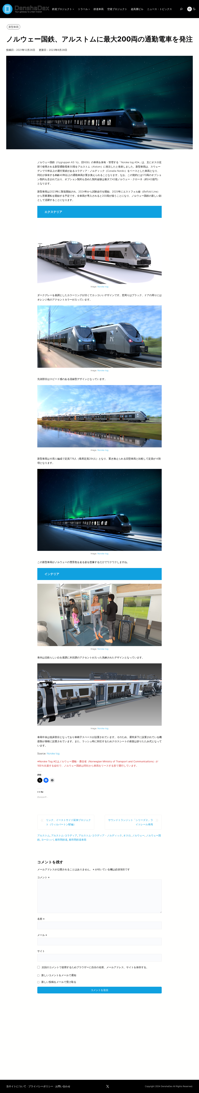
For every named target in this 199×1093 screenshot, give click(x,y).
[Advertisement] (99, 1034)
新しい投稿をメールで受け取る (58, 981)
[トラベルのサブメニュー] (89, 9)
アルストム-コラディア (64, 835)
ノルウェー (138, 835)
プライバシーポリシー (40, 1086)
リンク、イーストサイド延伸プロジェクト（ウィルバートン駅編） (68, 822)
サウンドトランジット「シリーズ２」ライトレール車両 (130, 822)
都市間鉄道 (61, 839)
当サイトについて (16, 1086)
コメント (43, 877)
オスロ (127, 835)
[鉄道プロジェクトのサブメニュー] (73, 9)
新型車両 (14, 26)
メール (42, 935)
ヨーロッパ (47, 839)
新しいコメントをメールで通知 (58, 975)
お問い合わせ (62, 1086)
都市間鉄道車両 (77, 839)
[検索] (181, 9)
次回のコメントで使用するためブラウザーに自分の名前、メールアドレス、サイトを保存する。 (95, 967)
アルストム (43, 835)
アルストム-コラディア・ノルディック (100, 835)
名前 (40, 918)
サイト (41, 951)
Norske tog (102, 286)
